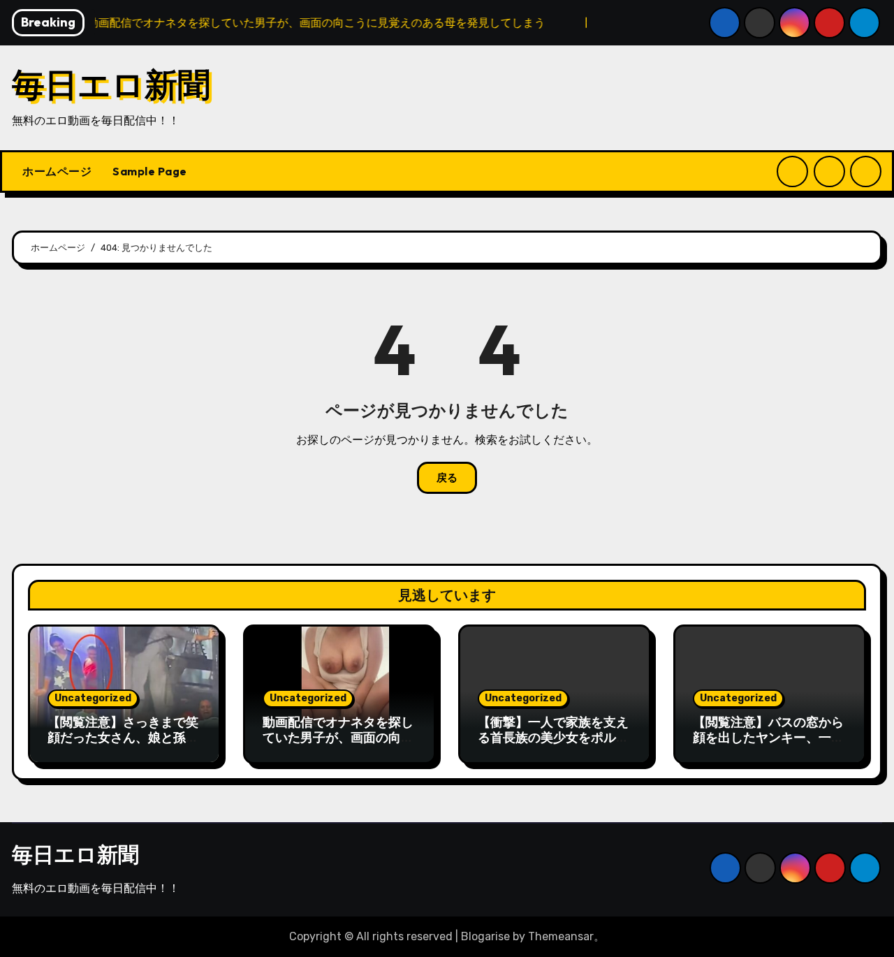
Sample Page (149, 171)
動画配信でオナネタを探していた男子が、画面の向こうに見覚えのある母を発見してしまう (338, 744)
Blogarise (485, 936)
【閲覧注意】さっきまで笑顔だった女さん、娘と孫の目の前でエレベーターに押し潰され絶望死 (122, 744)
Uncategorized (92, 698)
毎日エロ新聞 (111, 84)
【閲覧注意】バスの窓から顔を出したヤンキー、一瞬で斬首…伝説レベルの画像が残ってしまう (768, 744)
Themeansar (561, 936)
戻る (447, 478)
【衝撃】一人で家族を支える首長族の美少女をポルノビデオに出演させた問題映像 (553, 744)
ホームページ (56, 171)
